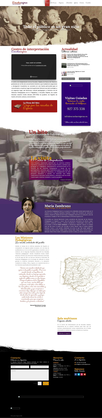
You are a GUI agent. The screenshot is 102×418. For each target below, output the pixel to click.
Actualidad (69, 3)
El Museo (53, 3)
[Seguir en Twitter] (79, 374)
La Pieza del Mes (31, 102)
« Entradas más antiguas (68, 78)
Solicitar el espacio (64, 333)
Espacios (61, 3)
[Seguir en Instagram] (81, 374)
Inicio (47, 3)
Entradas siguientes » (85, 78)
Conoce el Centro (65, 180)
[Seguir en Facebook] (76, 374)
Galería (76, 3)
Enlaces (82, 3)
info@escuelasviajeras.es (76, 116)
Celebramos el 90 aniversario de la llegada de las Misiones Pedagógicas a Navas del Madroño (78, 64)
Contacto (88, 3)
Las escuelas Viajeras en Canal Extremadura (76, 72)
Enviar (46, 383)
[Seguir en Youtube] (84, 374)
